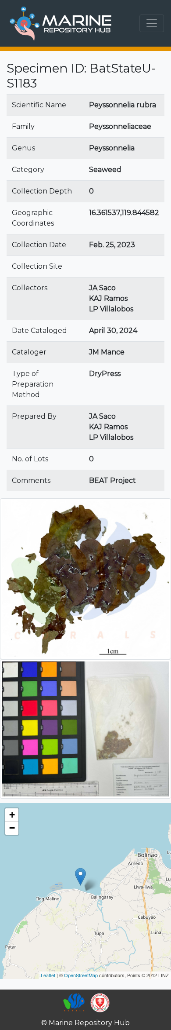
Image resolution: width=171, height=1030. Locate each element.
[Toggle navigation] (151, 23)
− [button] (12, 827)
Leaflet (48, 975)
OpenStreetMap (81, 975)
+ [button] (12, 814)
